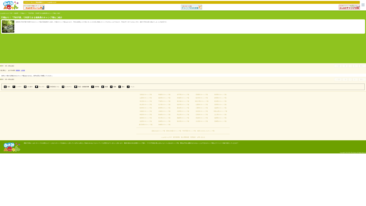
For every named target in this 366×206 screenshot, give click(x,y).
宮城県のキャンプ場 (202, 94)
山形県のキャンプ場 (146, 98)
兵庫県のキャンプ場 (183, 111)
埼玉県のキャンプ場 (146, 101)
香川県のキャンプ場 (164, 118)
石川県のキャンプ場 (164, 104)
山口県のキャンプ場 (220, 114)
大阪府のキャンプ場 (164, 111)
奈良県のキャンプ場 (202, 111)
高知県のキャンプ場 (202, 118)
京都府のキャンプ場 (146, 111)
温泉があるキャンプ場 (158, 131)
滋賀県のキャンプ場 (220, 108)
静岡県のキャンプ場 (164, 108)
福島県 (16, 13)
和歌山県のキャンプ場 (220, 111)
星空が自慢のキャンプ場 (173, 131)
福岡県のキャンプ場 (220, 118)
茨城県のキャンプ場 (183, 98)
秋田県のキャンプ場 (220, 94)
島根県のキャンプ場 (164, 114)
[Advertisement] (183, 48)
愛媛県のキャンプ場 (183, 118)
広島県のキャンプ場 (202, 114)
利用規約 (193, 137)
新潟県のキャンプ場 (220, 101)
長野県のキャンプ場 (220, 104)
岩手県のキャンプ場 (183, 94)
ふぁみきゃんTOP (166, 137)
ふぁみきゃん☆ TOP (6, 13)
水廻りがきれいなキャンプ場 (205, 131)
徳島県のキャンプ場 (146, 118)
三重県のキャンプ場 (202, 108)
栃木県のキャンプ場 (202, 98)
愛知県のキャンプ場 (183, 108)
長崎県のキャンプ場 (164, 121)
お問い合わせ (201, 137)
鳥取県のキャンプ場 (146, 114)
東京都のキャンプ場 (183, 101)
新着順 (18, 70)
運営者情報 (176, 137)
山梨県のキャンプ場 (202, 104)
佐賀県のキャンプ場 (146, 121)
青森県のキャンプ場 (164, 94)
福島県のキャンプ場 (164, 98)
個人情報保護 (185, 137)
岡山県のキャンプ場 (183, 114)
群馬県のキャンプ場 (220, 98)
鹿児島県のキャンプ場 (145, 124)
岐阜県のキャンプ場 (146, 108)
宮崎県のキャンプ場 (220, 121)
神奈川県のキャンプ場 (201, 101)
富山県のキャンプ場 (146, 104)
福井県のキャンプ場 (183, 104)
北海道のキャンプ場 (146, 94)
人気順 (23, 70)
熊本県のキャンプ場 (183, 121)
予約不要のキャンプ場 (189, 131)
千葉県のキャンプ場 (164, 101)
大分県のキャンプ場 (202, 121)
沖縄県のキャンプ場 (164, 124)
